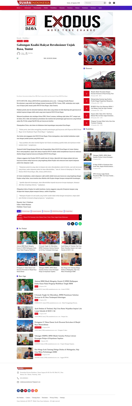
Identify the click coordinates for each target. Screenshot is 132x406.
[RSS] (36, 390)
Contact (28, 397)
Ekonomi (42, 263)
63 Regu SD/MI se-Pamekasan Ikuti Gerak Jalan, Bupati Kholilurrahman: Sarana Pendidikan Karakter (103, 165)
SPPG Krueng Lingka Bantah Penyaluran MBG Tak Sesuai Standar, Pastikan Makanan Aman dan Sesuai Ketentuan (103, 175)
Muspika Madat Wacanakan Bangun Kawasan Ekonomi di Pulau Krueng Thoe (102, 92)
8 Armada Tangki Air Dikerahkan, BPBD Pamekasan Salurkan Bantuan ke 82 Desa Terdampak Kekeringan (49, 248)
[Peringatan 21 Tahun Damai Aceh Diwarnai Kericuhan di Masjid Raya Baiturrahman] (27, 259)
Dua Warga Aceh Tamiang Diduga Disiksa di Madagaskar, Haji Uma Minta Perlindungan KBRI (70, 269)
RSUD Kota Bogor (58, 211)
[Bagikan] (80, 53)
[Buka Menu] (114, 3)
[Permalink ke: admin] (19, 53)
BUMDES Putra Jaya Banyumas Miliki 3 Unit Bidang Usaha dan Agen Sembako (102, 107)
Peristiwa (26, 41)
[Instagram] (32, 390)
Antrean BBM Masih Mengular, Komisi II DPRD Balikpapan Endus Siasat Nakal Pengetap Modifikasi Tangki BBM (26, 248)
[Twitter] (72, 223)
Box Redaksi (20, 397)
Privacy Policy (54, 397)
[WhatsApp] (80, 223)
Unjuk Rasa (69, 211)
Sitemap (62, 397)
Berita (19, 242)
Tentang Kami (36, 397)
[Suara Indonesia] (34, 2)
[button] (105, 2)
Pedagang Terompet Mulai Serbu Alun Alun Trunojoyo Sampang (103, 122)
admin (22, 53)
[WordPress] (29, 390)
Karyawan (47, 211)
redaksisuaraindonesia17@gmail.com (30, 382)
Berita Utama (21, 263)
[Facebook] (68, 223)
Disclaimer (45, 397)
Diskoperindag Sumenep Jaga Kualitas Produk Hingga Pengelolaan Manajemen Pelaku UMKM (102, 100)
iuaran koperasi (37, 211)
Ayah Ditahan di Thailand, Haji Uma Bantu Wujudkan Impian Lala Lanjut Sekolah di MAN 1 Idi (71, 248)
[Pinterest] (25, 390)
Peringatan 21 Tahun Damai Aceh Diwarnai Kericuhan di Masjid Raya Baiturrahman (26, 269)
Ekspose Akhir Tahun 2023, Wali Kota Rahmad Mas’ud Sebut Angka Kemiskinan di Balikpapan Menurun (102, 115)
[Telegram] (76, 223)
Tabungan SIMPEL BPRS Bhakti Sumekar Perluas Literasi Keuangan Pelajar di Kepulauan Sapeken (48, 269)
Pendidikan (19, 41)
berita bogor (26, 211)
